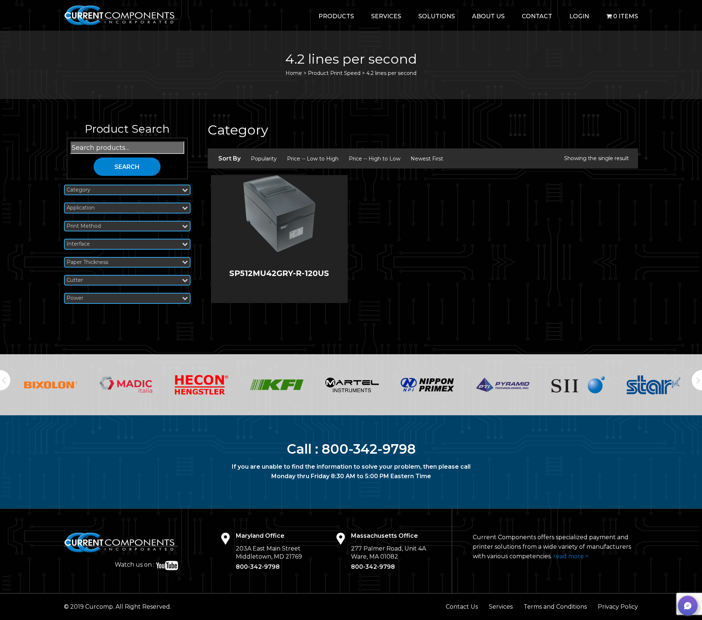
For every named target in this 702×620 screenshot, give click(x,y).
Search (127, 166)
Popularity (264, 158)
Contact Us (462, 606)
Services (386, 16)
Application (81, 208)
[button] (687, 605)
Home (294, 73)
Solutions (436, 16)
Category (78, 190)
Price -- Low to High (313, 158)
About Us (488, 16)
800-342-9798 (369, 449)
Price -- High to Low (374, 158)
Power (75, 298)
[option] (50, 385)
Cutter (75, 280)
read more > (571, 556)
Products (336, 16)
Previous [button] (5, 380)
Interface (78, 244)
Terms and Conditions (555, 606)
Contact (537, 16)
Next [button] (697, 380)
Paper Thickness (87, 262)
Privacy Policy (618, 606)
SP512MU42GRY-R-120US (279, 273)
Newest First (427, 158)
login (579, 16)
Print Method (84, 226)
